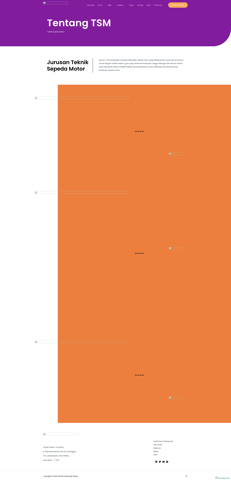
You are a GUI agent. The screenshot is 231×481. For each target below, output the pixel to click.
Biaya (131, 5)
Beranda (90, 5)
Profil (100, 5)
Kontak (140, 5)
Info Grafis (157, 444)
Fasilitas (120, 5)
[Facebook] (156, 462)
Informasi (158, 5)
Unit (109, 5)
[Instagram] (167, 462)
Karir (155, 454)
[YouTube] (163, 462)
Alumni (156, 451)
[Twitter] (160, 462)
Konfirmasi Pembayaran (163, 441)
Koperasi (157, 448)
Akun (149, 5)
